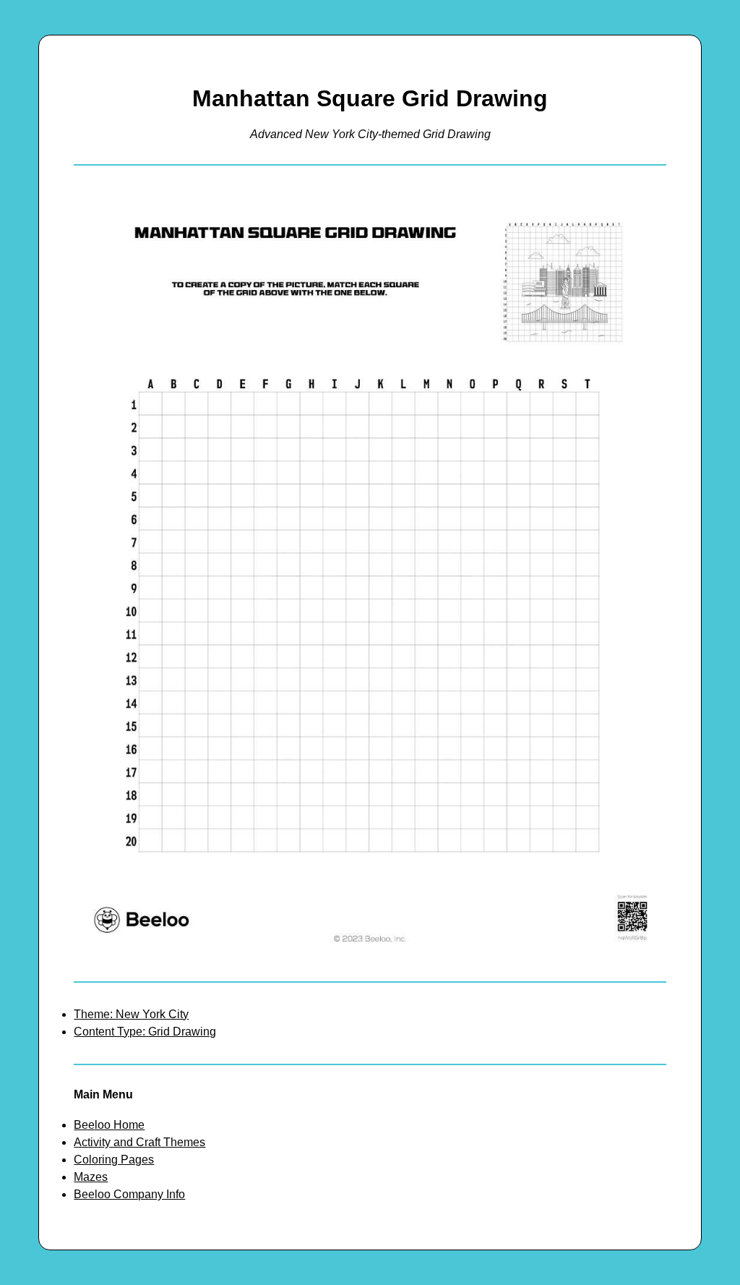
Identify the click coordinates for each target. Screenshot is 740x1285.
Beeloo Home (109, 1125)
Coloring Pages (114, 1159)
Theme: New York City (131, 1014)
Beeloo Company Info (129, 1194)
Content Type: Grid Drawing (145, 1031)
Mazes (91, 1177)
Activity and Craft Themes (139, 1142)
